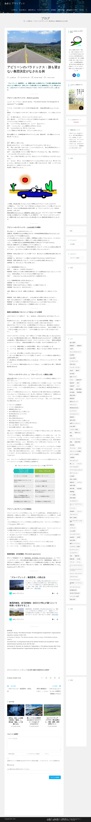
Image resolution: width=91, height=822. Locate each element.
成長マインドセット (75, 423)
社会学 (71, 370)
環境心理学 (72, 599)
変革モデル (77, 432)
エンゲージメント (74, 549)
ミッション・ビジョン (75, 439)
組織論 (71, 389)
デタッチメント (74, 514)
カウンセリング (74, 460)
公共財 (78, 559)
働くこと (72, 463)
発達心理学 (77, 442)
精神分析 (77, 556)
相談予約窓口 (56, 820)
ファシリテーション (75, 579)
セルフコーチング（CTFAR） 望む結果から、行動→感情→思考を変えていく (52, 721)
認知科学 (72, 383)
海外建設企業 (73, 590)
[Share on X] (42, 678)
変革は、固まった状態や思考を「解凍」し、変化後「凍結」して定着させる (16, 721)
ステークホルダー (74, 467)
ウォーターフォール (75, 587)
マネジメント (73, 404)
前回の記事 (10, 378)
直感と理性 (72, 485)
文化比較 (79, 488)
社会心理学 (29, 670)
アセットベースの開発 (75, 451)
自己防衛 (72, 445)
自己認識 (72, 392)
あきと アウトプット (15, 3)
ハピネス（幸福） (74, 429)
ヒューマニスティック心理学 (76, 521)
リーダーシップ (23, 670)
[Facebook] (74, 75)
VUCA (79, 448)
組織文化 (72, 482)
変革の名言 (72, 364)
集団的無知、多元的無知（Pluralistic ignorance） (39, 558)
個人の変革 (72, 342)
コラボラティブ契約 (75, 546)
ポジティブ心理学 (74, 454)
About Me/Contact (65, 820)
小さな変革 (72, 531)
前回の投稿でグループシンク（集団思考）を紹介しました (23, 212)
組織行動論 (78, 389)
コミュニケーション (75, 534)
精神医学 (72, 417)
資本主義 (72, 488)
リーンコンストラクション (76, 565)
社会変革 (72, 355)
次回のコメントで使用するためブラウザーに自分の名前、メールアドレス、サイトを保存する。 (34, 760)
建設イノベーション (75, 543)
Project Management (74, 819)
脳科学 (77, 370)
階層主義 (72, 559)
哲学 (78, 383)
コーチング (72, 528)
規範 (71, 442)
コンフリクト (73, 411)
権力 (71, 432)
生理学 (78, 537)
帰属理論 (72, 491)
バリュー (79, 511)
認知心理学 (72, 395)
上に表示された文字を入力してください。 (19, 769)
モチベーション (74, 473)
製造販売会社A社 (41, 670)
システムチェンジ (74, 414)
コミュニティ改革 (74, 596)
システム (79, 482)
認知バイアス (73, 376)
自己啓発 (72, 373)
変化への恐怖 (73, 517)
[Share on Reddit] (59, 678)
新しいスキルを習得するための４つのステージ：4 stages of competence (34, 721)
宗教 (71, 435)
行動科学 (72, 386)
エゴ (78, 386)
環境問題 (79, 392)
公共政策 (72, 476)
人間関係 (72, 457)
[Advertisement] (34, 658)
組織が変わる (65, 819)
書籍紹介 (72, 345)
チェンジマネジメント (14, 670)
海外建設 (49, 820)
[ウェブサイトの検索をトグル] (86, 10)
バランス (79, 463)
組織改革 (35, 670)
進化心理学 (72, 540)
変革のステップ (74, 401)
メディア (72, 562)
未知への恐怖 (73, 479)
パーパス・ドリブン (75, 367)
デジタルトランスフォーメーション (76, 570)
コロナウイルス (74, 576)
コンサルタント (74, 501)
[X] (78, 75)
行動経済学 (78, 380)
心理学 (71, 349)
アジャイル (72, 448)
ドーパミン (72, 508)
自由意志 (72, 537)
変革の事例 (72, 498)
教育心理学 (72, 420)
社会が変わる (57, 819)
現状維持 (72, 511)
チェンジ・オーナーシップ (76, 504)
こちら (13, 524)
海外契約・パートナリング (76, 583)
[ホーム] (24, 21)
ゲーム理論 (72, 494)
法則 (71, 556)
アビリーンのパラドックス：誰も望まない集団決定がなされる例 (50, 21)
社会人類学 (72, 426)
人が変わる (13, 77)
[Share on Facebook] (46, 678)
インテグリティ (74, 553)
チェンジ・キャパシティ (76, 573)
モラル (71, 380)
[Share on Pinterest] (50, 678)
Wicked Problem (75, 593)
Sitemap (73, 820)
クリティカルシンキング (76, 470)
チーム (78, 562)
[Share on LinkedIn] (55, 678)
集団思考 (47, 670)
